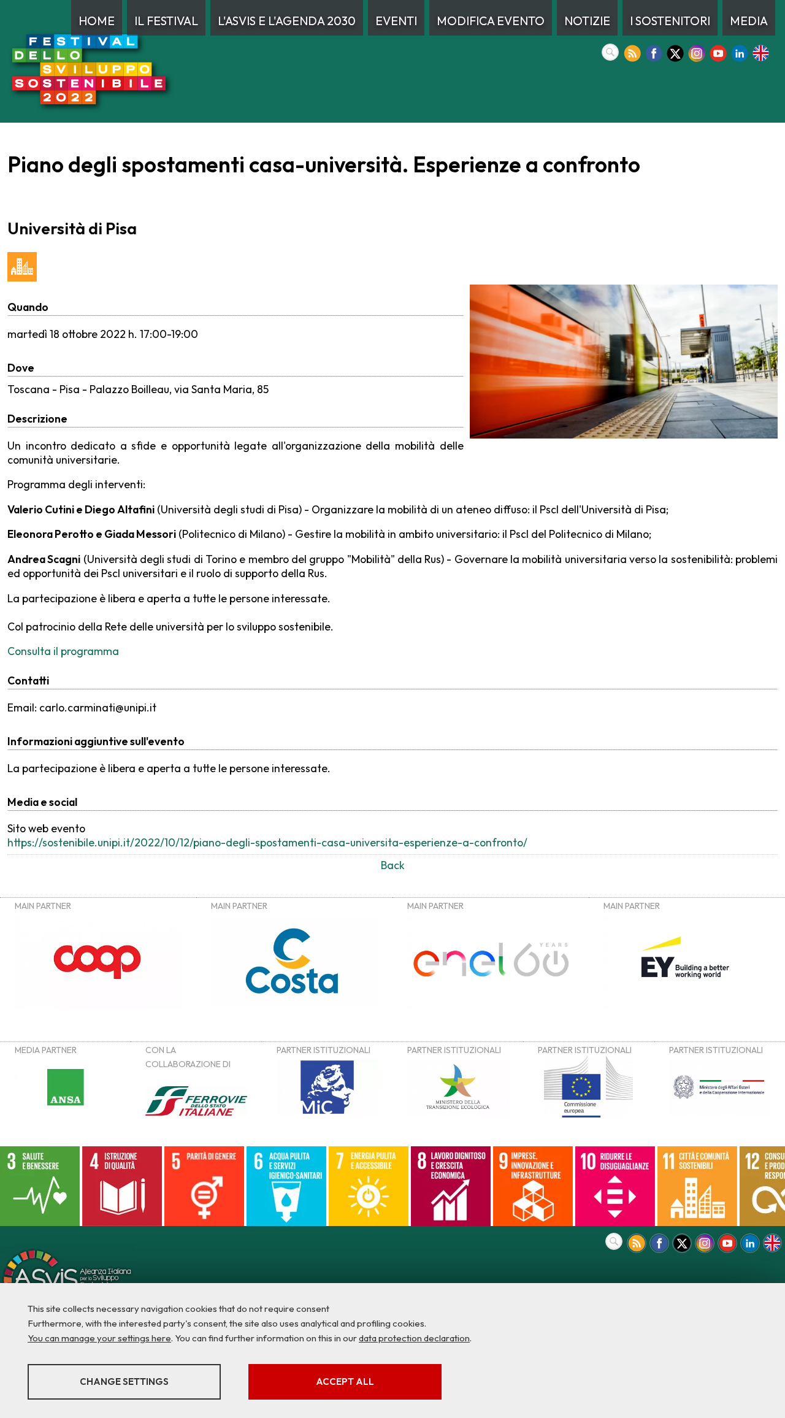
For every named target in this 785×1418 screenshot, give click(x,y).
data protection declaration (414, 1338)
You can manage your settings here (99, 1338)
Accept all (345, 1381)
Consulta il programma (63, 651)
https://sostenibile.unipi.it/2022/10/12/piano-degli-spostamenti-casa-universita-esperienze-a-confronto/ (267, 842)
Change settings (124, 1381)
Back (393, 865)
